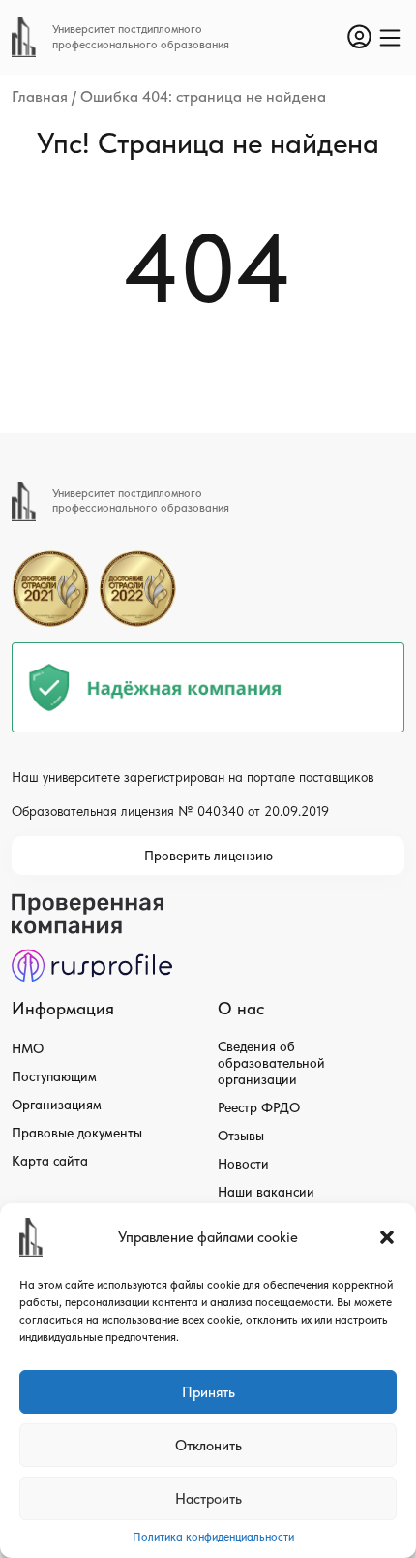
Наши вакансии (266, 1192)
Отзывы (241, 1135)
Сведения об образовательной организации (271, 1063)
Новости (243, 1163)
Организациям (57, 1104)
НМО (28, 1048)
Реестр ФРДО (259, 1107)
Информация (63, 1008)
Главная (40, 96)
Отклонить (208, 1445)
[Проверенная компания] (92, 902)
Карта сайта (50, 1160)
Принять (208, 1392)
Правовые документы (77, 1132)
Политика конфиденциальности (213, 1536)
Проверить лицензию (208, 855)
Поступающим (54, 1076)
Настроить (208, 1499)
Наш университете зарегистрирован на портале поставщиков (192, 777)
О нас (241, 1008)
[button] (387, 1237)
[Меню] (389, 37)
